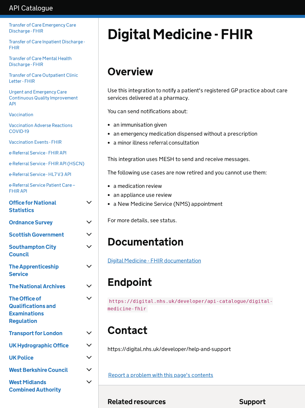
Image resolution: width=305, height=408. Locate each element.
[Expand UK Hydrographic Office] (89, 345)
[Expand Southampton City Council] (89, 247)
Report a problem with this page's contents (160, 375)
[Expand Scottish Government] (89, 234)
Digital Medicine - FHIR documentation (154, 260)
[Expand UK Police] (89, 357)
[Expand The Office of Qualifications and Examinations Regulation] (89, 298)
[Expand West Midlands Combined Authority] (89, 382)
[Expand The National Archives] (89, 286)
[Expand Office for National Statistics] (89, 202)
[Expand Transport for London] (89, 333)
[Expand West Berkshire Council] (89, 370)
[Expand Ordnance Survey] (89, 222)
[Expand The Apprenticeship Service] (89, 266)
